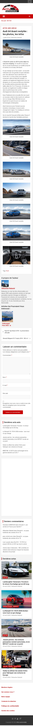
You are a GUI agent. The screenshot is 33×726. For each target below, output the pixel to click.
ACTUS (9, 21)
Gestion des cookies (8, 710)
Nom (5, 377)
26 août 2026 (6, 586)
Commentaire (7, 355)
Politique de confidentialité (10, 706)
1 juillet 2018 (6, 37)
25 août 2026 (6, 615)
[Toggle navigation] (3, 16)
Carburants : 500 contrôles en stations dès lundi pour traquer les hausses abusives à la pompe (16, 550)
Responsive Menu (30, 1)
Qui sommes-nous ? (7, 692)
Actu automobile (22, 722)
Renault (15, 606)
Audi (9, 28)
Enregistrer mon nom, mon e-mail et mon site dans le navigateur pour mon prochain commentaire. (16, 405)
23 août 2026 (6, 677)
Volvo (10, 666)
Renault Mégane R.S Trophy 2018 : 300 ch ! (15, 338)
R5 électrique (7, 606)
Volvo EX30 (17, 666)
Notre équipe (5, 696)
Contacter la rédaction (8, 701)
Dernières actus (9, 559)
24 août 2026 (6, 646)
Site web (5, 393)
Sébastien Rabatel (16, 37)
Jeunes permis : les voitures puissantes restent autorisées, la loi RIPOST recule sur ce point (16, 439)
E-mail (5, 385)
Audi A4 (13, 28)
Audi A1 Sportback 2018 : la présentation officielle (17, 332)
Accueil (3, 21)
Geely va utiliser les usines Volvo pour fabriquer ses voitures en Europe (15, 673)
